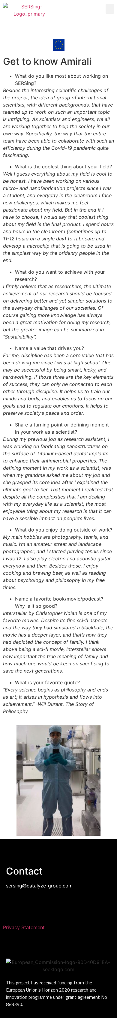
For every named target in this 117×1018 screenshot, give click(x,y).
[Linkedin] (29, 28)
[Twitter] (88, 28)
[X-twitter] (58, 907)
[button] (110, 9)
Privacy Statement (24, 927)
